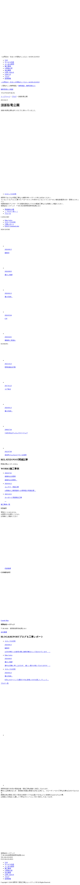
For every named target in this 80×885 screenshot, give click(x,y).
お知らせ (8, 74)
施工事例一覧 (5, 504)
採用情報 (8, 78)
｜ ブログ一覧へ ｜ (11, 211)
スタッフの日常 (10, 222)
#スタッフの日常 (10, 194)
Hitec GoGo (8, 220)
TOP (6, 60)
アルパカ (8, 213)
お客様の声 (8, 68)
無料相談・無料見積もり (27, 86)
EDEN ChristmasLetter (12, 226)
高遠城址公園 (9, 209)
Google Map (5, 620)
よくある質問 (9, 64)
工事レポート (9, 224)
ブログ (7, 76)
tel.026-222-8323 (20, 82)
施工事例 (8, 66)
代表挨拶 (8, 568)
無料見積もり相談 (7, 89)
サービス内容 (9, 62)
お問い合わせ (9, 72)
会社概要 (8, 70)
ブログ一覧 (5, 683)
